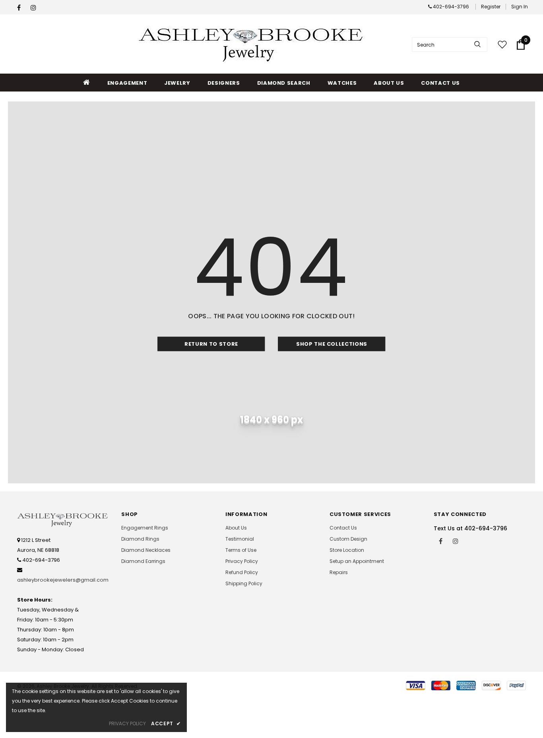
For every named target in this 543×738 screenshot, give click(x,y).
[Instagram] (36, 8)
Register (490, 6)
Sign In (519, 6)
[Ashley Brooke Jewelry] (252, 44)
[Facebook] (22, 8)
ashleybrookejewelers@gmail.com (63, 580)
